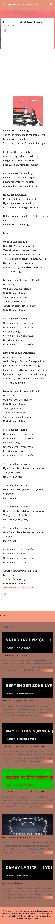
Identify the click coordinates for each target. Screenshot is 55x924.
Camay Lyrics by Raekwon (12, 883)
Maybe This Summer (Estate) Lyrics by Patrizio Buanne (23, 746)
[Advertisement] (27, 64)
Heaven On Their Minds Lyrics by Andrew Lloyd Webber (24, 791)
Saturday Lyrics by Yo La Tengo (14, 655)
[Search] (51, 4)
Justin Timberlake (26, 588)
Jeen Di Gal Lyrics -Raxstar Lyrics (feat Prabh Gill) (21, 837)
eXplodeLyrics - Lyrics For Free (22, 4)
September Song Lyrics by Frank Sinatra (17, 700)
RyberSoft (33, 918)
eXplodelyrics (10, 588)
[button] (4, 31)
